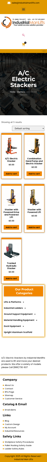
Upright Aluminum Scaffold (18, 332)
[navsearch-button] (23, 35)
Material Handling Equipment (19, 320)
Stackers (21, 92)
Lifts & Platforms (12, 302)
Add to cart (11, 173)
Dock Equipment (12, 326)
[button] (23, 9)
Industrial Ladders (13, 308)
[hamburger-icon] (44, 51)
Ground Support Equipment (18, 314)
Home (12, 92)
